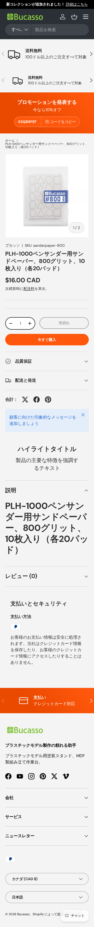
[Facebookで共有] (36, 399)
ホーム (10, 140)
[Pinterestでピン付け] (48, 399)
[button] (74, 17)
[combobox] (47, 29)
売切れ (64, 323)
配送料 (29, 288)
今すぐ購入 (47, 339)
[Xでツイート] (25, 399)
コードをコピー (63, 121)
